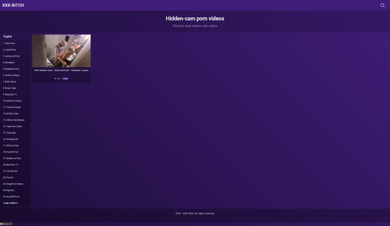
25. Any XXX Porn (11, 196)
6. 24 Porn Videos (11, 75)
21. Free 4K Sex (10, 171)
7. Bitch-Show (9, 81)
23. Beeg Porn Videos (13, 184)
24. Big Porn (8, 190)
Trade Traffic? (9, 203)
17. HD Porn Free (11, 145)
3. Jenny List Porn (11, 56)
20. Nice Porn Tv (10, 164)
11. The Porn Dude (12, 107)
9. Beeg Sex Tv (10, 94)
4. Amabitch (8, 62)
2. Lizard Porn (9, 50)
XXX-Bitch (13, 5)
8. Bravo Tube (9, 88)
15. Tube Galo (9, 133)
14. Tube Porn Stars (12, 126)
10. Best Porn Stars (12, 101)
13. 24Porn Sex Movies (14, 120)
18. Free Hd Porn (11, 152)
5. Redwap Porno (11, 69)
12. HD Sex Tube (10, 113)
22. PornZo (8, 177)
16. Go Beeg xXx (10, 139)
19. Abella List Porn (12, 158)
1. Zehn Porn (9, 43)
